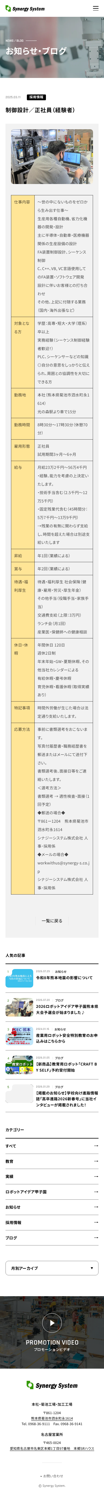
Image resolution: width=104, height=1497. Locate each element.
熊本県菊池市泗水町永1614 (52, 1418)
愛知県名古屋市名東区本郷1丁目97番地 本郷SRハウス (52, 1448)
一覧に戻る (52, 921)
